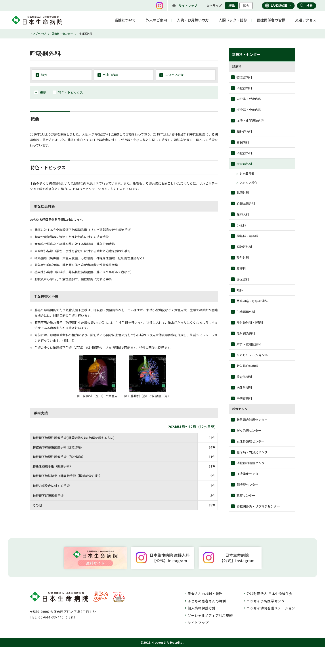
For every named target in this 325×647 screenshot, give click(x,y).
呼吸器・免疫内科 (249, 109)
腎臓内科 (243, 142)
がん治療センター (249, 430)
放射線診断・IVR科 (250, 322)
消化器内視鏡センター (252, 463)
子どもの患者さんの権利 (207, 601)
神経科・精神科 (247, 236)
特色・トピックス (70, 92)
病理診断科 (244, 387)
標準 (232, 6)
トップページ (38, 33)
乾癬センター (246, 495)
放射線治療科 (246, 333)
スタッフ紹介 (174, 75)
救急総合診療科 (247, 366)
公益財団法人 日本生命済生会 (270, 593)
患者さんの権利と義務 (205, 593)
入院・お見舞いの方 (193, 20)
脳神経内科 (244, 131)
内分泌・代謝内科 (249, 99)
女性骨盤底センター (250, 441)
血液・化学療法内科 (250, 120)
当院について (125, 20)
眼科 (240, 290)
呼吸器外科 (244, 164)
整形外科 (243, 257)
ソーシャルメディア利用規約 (210, 615)
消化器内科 (244, 88)
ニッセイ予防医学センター (267, 601)
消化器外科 (244, 153)
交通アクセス (305, 20)
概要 (44, 75)
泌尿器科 (243, 279)
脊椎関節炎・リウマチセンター (258, 506)
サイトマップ (188, 5)
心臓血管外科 (246, 203)
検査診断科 (244, 376)
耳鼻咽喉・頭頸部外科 (252, 301)
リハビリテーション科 (252, 355)
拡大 (246, 6)
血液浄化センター (249, 473)
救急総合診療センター (252, 419)
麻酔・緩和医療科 (249, 344)
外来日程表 (111, 75)
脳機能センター (247, 484)
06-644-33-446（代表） (57, 617)
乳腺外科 (243, 192)
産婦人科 (243, 214)
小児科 (241, 225)
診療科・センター (62, 33)
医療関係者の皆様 (271, 20)
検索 (309, 5)
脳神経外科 (244, 246)
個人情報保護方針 (202, 608)
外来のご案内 (156, 20)
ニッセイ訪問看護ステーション (271, 608)
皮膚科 (241, 268)
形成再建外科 (246, 311)
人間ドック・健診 (233, 20)
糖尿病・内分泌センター (254, 452)
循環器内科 (244, 77)
